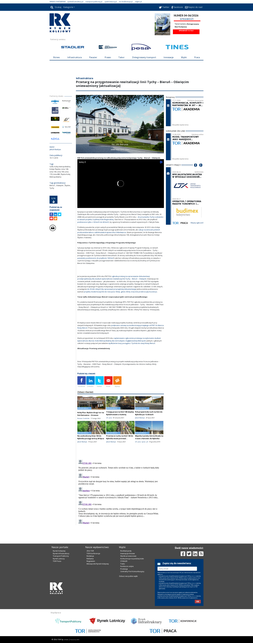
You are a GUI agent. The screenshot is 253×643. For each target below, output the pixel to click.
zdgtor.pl (138, 2)
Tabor (121, 57)
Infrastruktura (74, 57)
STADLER (123, 561)
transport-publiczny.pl (94, 2)
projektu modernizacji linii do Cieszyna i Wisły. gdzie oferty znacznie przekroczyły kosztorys (120, 292)
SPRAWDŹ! (187, 19)
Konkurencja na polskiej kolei (132, 558)
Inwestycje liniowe (127, 553)
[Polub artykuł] (51, 214)
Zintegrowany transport (144, 57)
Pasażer (93, 57)
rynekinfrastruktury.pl (75, 2)
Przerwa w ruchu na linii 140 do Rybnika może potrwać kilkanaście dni (119, 438)
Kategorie (68, 7)
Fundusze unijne (127, 566)
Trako (122, 564)
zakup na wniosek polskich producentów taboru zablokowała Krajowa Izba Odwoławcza (118, 231)
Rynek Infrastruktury (61, 553)
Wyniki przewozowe (128, 556)
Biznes (56, 57)
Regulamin (91, 561)
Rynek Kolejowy (59, 551)
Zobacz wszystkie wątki (128, 576)
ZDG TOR (90, 551)
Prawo (108, 57)
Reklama (90, 558)
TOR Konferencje (93, 553)
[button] (79, 124)
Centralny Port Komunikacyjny (132, 571)
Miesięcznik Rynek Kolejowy (98, 564)
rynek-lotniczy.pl (111, 2)
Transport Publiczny (61, 556)
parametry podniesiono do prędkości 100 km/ (95, 258)
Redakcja (90, 556)
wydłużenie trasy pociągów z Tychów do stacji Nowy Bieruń (131, 343)
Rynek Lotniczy (59, 558)
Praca (197, 57)
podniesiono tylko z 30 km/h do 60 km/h (93, 222)
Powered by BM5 (74, 639)
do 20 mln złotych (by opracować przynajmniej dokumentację (111, 289)
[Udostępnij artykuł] (55, 214)
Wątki (184, 57)
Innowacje (169, 57)
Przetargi (124, 569)
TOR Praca (57, 561)
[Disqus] (120, 492)
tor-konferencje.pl (126, 2)
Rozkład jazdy (126, 551)
